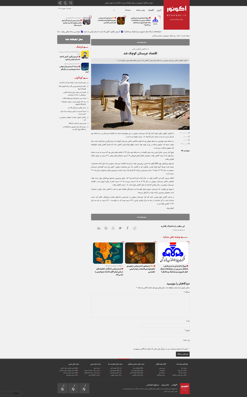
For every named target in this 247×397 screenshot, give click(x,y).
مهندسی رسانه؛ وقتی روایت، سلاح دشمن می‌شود (77, 31)
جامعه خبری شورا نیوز (72, 375)
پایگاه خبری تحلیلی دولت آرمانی (69, 368)
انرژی (159, 10)
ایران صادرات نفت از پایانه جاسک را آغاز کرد (72, 82)
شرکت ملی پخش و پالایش (179, 375)
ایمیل (187, 330)
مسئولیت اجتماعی (152, 385)
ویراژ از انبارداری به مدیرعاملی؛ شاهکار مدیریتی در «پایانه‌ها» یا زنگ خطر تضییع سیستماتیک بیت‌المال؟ (141, 21)
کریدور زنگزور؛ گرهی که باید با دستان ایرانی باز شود (117, 31)
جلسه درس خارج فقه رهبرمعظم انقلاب (74, 98)
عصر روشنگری (161, 375)
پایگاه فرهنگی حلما (138, 368)
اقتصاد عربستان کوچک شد (140, 53)
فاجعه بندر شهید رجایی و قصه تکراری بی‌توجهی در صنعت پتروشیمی (74, 93)
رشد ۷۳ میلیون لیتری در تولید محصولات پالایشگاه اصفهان (73, 103)
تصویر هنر (162, 370)
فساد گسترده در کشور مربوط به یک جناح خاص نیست (73, 112)
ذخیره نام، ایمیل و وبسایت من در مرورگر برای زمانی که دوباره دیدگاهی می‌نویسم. (160, 348)
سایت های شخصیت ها (115, 364)
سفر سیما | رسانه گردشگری (92, 373)
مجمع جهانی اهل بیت (137, 370)
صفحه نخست (185, 35)
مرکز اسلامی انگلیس (137, 375)
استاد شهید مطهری (116, 375)
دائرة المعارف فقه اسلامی (136, 373)
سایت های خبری (95, 364)
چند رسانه (140, 10)
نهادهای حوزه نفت (182, 364)
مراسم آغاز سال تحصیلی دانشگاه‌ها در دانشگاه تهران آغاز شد (74, 128)
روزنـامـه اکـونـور (167, 391)
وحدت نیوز (97, 368)
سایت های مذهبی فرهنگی (136, 364)
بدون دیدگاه (184, 143)
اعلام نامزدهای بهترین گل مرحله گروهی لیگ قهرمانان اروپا (72, 87)
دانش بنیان (165, 385)
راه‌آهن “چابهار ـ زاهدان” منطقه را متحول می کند (72, 118)
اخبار (178, 35)
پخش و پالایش (156, 35)
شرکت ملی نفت (182, 370)
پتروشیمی (165, 35)
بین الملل (173, 35)
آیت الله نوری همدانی (115, 373)
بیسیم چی (162, 368)
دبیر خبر (185, 136)
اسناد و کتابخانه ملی (94, 375)
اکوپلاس (174, 385)
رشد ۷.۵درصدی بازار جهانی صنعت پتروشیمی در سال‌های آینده (74, 69)
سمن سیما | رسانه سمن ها (92, 370)
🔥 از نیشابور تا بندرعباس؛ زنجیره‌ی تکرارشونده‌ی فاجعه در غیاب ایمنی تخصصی (107, 20)
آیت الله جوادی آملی (115, 368)
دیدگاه (187, 292)
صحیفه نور (162, 373)
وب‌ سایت (186, 340)
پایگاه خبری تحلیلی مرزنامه (70, 373)
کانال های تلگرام (161, 364)
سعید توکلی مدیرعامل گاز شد (77, 107)
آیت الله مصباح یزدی (115, 370)
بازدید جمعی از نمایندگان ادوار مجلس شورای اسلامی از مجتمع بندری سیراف (72, 22)
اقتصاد (151, 10)
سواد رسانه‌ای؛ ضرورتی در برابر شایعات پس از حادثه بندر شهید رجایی (129, 2)
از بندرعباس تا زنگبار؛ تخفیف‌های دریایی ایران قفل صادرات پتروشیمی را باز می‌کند (109, 271)
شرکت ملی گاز (183, 373)
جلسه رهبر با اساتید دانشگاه (77, 123)
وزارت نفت (184, 368)
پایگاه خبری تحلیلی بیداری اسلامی (68, 370)
